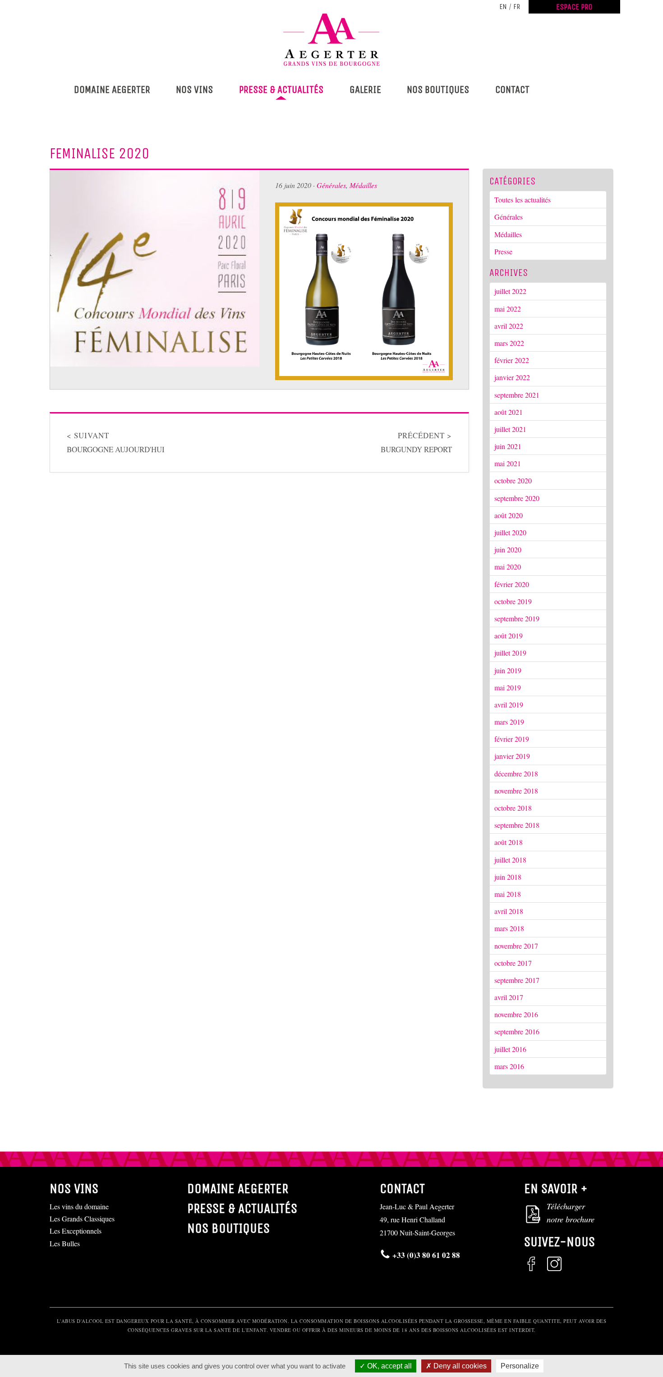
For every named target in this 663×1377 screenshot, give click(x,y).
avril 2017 (508, 997)
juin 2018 (507, 876)
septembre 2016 (516, 1031)
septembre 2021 (516, 394)
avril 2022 (508, 325)
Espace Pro (574, 7)
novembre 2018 (516, 790)
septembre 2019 (516, 618)
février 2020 (511, 584)
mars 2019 (509, 721)
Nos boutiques (438, 89)
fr (516, 6)
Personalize (520, 1366)
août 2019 (508, 635)
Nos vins (194, 89)
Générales (331, 185)
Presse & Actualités (281, 89)
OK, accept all (388, 1366)
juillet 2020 (510, 532)
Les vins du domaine (79, 1206)
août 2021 (508, 412)
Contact (512, 89)
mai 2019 (507, 687)
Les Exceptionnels (75, 1230)
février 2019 (511, 739)
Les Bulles (65, 1243)
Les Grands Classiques (82, 1218)
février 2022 (511, 360)
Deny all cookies (459, 1366)
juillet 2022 (510, 291)
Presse (503, 251)
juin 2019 (507, 670)
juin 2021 (507, 446)
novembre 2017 (516, 945)
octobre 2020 (513, 480)
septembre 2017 (516, 980)
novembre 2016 (516, 1014)
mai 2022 (507, 308)
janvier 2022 (512, 377)
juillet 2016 (510, 1049)
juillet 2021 (510, 429)
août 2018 (508, 842)
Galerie (365, 89)
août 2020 (508, 515)
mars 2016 (509, 1066)
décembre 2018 (516, 773)
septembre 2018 (516, 825)
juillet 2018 (510, 859)
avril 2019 (508, 704)
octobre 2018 (513, 807)
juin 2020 (507, 549)
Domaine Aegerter (112, 89)
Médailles (363, 185)
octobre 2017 (513, 963)
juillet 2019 (510, 652)
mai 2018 (507, 894)
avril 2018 (508, 911)
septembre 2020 (516, 498)
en (503, 6)
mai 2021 (507, 463)
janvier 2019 (512, 756)
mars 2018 (509, 928)
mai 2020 (507, 566)
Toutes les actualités (522, 199)
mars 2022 (509, 343)
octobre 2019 (513, 601)
